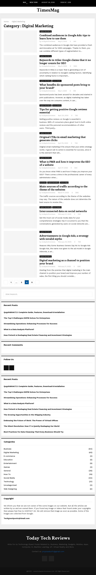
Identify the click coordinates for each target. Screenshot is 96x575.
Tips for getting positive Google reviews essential (63, 110)
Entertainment (10, 463)
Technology (64, 182)
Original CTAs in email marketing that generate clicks (63, 138)
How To (7, 474)
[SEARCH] (89, 294)
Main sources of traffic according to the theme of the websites (63, 188)
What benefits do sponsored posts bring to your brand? (65, 86)
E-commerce (9, 456)
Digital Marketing (45, 31)
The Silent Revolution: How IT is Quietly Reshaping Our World (31, 426)
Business (43, 182)
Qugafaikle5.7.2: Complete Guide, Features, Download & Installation (34, 312)
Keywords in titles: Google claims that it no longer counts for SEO (65, 61)
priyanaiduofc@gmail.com (53, 551)
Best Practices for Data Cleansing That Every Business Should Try (34, 432)
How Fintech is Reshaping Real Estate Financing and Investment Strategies (38, 335)
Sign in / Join (65, 2)
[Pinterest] (51, 558)
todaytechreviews (48, 41)
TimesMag (48, 10)
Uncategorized (10, 485)
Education (8, 460)
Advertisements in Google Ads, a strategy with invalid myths (64, 237)
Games (7, 467)
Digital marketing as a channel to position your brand (65, 261)
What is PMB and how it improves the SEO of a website (65, 163)
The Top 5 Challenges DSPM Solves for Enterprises (27, 318)
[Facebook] (44, 558)
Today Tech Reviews (48, 538)
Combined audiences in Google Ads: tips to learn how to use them (65, 36)
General (7, 471)
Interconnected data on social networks (63, 211)
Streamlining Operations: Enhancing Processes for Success (30, 324)
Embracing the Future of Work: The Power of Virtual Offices (31, 420)
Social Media (57, 81)
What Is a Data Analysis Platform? (19, 329)
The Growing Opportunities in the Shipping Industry (27, 415)
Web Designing (10, 489)
